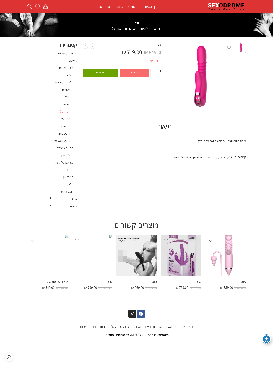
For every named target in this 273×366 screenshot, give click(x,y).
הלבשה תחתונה (64, 82)
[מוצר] (92, 46)
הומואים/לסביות (67, 53)
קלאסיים (64, 119)
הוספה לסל (134, 72)
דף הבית (151, 6)
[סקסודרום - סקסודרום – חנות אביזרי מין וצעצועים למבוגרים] (226, 6)
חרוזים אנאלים (64, 148)
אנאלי (66, 104)
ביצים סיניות (66, 68)
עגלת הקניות (108, 327)
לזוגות (73, 206)
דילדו (70, 75)
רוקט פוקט (63, 133)
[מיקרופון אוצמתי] (47, 255)
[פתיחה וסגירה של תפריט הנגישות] (266, 339)
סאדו (70, 170)
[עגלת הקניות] (45, 6)
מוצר (243, 281)
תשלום (84, 327)
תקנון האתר (172, 327)
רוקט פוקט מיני (61, 140)
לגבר (74, 199)
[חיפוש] (29, 6)
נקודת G (116, 28)
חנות (134, 6)
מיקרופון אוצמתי (57, 281)
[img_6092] (241, 48)
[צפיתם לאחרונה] (9, 357)
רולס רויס (179, 157)
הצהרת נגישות (153, 327)
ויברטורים (130, 28)
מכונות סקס (66, 155)
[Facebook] (141, 314)
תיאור (164, 126)
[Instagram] (132, 314)
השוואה (136, 327)
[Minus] (160, 75)
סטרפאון (68, 177)
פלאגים (69, 184)
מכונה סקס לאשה (207, 157)
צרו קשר (104, 6)
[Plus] (160, 71)
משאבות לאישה (64, 162)
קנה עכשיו (100, 72)
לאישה (144, 28)
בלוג (120, 6)
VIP (230, 157)
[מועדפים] (229, 48)
